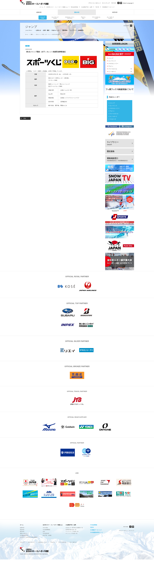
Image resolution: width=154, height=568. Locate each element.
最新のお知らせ (23, 533)
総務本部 (38, 12)
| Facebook (113, 126)
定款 (44, 531)
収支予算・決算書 (47, 535)
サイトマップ (106, 3)
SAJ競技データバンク (108, 7)
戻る (25, 118)
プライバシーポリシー (94, 3)
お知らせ (38, 30)
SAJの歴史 (45, 527)
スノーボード (110, 17)
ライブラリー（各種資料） (77, 30)
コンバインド (55, 17)
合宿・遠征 (46, 30)
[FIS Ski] (119, 133)
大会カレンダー (56, 30)
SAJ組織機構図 (46, 529)
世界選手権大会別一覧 (71, 529)
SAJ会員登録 (74, 7)
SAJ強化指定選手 (24, 535)
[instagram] (121, 3)
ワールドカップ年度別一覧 (72, 531)
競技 (32, 34)
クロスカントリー (69, 17)
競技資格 (64, 30)
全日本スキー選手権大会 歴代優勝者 (28, 537)
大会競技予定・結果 (86, 7)
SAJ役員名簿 (46, 533)
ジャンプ (42, 17)
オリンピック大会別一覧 (71, 533)
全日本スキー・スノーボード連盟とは (57, 7)
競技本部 (76, 12)
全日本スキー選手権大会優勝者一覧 (74, 527)
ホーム (41, 7)
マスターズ (113, 119)
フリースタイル (96, 17)
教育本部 (114, 12)
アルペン (83, 17)
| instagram (127, 126)
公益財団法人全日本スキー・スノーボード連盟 (34, 550)
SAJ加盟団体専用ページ (96, 532)
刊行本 (97, 7)
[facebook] (118, 3)
